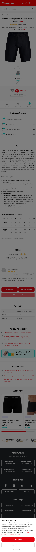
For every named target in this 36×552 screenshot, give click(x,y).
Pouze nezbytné (18, 549)
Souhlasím (18, 539)
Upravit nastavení (18, 545)
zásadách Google (14, 534)
